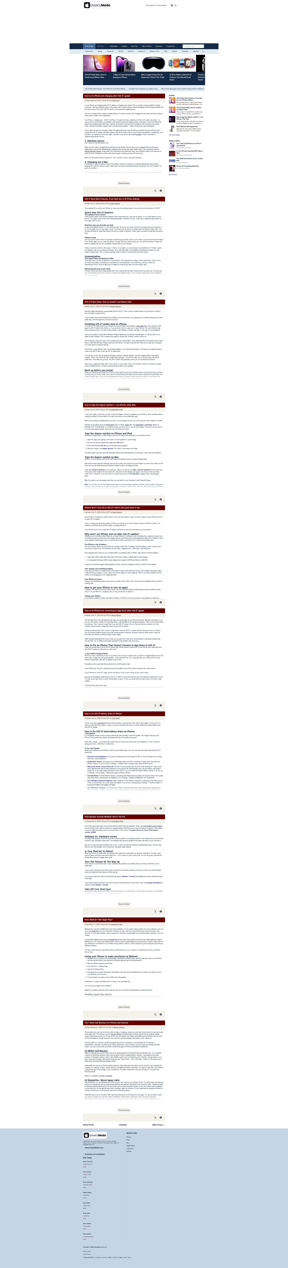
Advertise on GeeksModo (95, 1154)
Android (109, 1076)
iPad (165, 51)
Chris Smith (115, 718)
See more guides (174, 135)
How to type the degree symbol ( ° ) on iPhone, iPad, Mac (110, 405)
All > (203, 51)
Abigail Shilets (87, 1192)
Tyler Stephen (87, 1234)
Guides (124, 46)
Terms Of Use (87, 1254)
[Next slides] (202, 70)
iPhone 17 (141, 51)
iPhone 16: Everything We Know (187, 166)
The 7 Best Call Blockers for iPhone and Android (106, 1023)
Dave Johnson (115, 203)
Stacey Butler (87, 1223)
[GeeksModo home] (97, 5)
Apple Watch (130, 1145)
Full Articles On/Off (101, 1257)
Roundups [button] (102, 46)
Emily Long (115, 100)
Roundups (113, 46)
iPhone (128, 1137)
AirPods (129, 1151)
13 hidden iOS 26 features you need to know (143, 89)
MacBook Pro (197, 51)
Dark (129, 1257)
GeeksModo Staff (117, 409)
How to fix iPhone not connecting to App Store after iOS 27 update (114, 611)
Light (125, 1257)
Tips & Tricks (147, 46)
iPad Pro (131, 51)
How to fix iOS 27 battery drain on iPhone (103, 714)
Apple (139, 134)
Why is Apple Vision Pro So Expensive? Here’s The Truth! (152, 76)
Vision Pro (129, 1148)
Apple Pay (95, 931)
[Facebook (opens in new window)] (172, 5)
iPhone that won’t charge (93, 151)
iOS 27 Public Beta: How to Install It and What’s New (95, 76)
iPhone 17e (89, 51)
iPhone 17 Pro (154, 51)
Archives (123, 1125)
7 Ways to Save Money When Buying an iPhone (124, 76)
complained (101, 723)
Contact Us (170, 46)
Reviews (159, 46)
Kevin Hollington (88, 1182)
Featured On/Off (89, 1257)
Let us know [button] (162, 5)
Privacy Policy (87, 1251)
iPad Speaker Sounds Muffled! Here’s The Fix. (105, 817)
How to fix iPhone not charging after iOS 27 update (107, 96)
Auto (120, 1257)
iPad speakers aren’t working (152, 826)
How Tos (134, 46)
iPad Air (174, 51)
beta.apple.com (142, 326)
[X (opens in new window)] (175, 5)
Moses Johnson (116, 306)
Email (84, 1167)
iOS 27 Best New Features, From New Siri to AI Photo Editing (105, 89)
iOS (102, 1076)
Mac (127, 1143)
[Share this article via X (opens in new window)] (155, 190)
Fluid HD (115, 1257)
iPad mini (185, 51)
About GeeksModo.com (94, 1148)
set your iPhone (116, 1034)
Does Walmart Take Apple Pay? (98, 920)
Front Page (89, 46)
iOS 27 (142, 107)
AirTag (100, 51)
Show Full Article (124, 183)
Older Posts (157, 1125)
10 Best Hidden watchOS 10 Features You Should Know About (180, 77)
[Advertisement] (150, 26)
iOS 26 (120, 51)
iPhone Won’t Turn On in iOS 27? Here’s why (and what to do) (112, 508)
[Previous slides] (85, 70)
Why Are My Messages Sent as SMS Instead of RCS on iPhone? (182, 89)
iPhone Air (110, 51)
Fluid (109, 1257)
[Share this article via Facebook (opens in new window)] (160, 190)
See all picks (173, 174)
